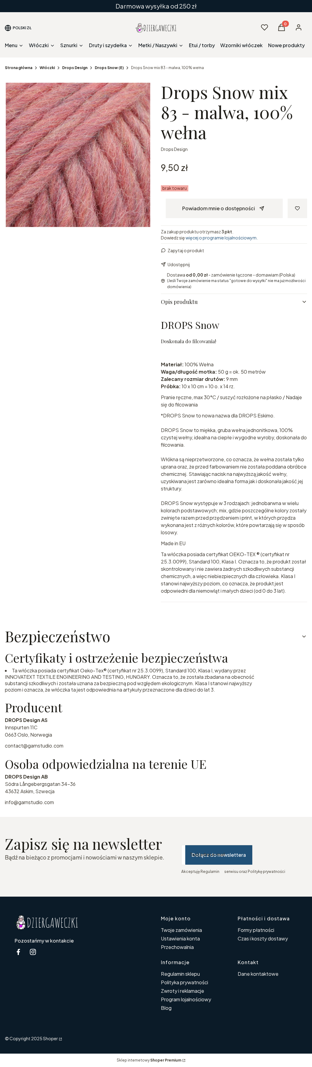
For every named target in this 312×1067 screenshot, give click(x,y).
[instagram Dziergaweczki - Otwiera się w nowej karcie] (33, 952)
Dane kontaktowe (258, 974)
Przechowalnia (177, 947)
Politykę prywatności (266, 871)
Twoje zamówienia (181, 930)
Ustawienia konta (180, 938)
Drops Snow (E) (109, 67)
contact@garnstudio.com (34, 745)
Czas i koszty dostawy (263, 938)
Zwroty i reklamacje (182, 991)
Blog (166, 1008)
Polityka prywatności (184, 982)
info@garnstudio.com (29, 802)
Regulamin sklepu (180, 974)
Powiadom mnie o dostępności (218, 208)
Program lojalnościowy (186, 999)
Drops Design (74, 67)
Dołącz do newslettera (219, 855)
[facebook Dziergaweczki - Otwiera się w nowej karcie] (18, 952)
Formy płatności (256, 930)
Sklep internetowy (149, 1060)
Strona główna (18, 67)
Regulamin (209, 871)
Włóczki (47, 67)
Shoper (50, 1038)
